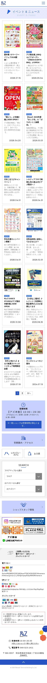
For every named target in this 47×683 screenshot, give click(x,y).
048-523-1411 (26, 648)
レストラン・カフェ (16, 454)
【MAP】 (23, 655)
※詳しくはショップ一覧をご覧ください (25, 643)
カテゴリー (11, 489)
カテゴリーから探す (12, 483)
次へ (29, 393)
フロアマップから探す (13, 470)
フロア (9, 476)
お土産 (37, 454)
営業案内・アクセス (23, 443)
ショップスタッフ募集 (23, 510)
